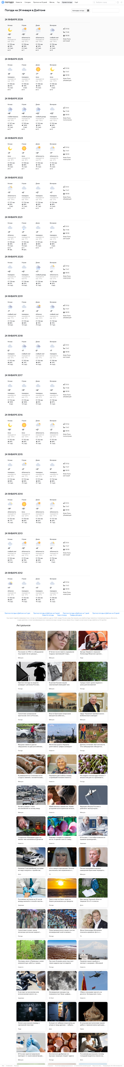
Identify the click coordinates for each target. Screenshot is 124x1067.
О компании (9, 1065)
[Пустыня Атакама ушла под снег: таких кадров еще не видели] (62, 954)
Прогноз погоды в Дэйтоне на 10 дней (105, 613)
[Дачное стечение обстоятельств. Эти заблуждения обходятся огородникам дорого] (93, 738)
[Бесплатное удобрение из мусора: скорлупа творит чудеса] (62, 1047)
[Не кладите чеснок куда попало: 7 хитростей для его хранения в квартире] (93, 769)
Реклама (16, 1065)
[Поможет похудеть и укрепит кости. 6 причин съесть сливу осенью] (62, 830)
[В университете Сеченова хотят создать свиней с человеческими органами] (31, 769)
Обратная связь (96, 1065)
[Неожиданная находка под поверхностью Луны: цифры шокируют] (62, 985)
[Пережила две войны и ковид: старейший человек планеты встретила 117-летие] (62, 769)
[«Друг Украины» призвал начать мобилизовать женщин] (93, 707)
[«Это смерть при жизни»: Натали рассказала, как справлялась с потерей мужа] (62, 861)
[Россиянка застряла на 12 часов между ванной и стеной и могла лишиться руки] (31, 892)
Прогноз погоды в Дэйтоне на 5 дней (46, 613)
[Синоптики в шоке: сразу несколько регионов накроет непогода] (31, 923)
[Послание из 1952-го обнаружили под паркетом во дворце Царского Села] (31, 645)
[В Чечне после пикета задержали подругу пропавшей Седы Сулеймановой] (62, 645)
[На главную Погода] (9, 2)
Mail (3, 1065)
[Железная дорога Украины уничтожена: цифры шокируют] (62, 738)
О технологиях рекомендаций (82, 1065)
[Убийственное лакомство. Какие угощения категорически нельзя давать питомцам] (62, 799)
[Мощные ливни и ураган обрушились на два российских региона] (31, 738)
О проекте (50, 1065)
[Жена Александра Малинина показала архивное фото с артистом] (93, 923)
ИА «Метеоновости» (116, 1065)
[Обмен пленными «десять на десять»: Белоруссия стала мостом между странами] (93, 985)
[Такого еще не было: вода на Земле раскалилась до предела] (62, 892)
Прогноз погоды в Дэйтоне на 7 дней (76, 613)
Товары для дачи (76, 615)
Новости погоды (48, 615)
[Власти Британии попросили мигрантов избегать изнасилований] (62, 707)
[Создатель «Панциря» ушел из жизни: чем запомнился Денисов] (31, 830)
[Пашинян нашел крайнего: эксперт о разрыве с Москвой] (93, 954)
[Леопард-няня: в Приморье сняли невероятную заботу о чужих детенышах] (31, 954)
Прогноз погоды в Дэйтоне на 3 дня (17, 613)
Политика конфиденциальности (64, 1065)
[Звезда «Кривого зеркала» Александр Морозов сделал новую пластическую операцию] (93, 645)
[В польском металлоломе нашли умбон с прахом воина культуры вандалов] (93, 1016)
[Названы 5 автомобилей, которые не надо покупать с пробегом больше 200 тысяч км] (31, 861)
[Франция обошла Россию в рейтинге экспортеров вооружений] (93, 799)
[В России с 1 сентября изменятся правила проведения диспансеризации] (93, 830)
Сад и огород (62, 615)
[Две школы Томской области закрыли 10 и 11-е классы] (93, 892)
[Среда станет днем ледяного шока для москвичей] (93, 676)
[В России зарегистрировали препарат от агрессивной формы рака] (31, 1047)
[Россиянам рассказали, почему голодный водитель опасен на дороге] (93, 1047)
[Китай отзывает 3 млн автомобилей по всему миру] (31, 799)
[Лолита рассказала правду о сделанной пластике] (31, 1016)
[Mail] (3, 2)
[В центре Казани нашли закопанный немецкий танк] (62, 676)
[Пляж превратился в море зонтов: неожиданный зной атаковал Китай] (62, 923)
